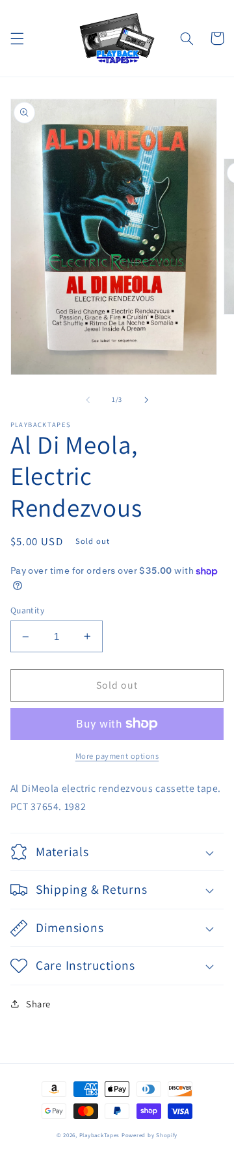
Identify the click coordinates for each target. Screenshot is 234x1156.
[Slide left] (87, 400)
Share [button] (38, 1004)
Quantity (27, 610)
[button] (17, 38)
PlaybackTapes (99, 1135)
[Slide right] (146, 400)
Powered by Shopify (149, 1135)
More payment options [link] (117, 755)
